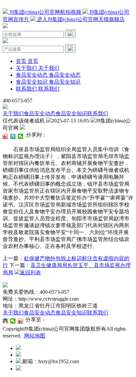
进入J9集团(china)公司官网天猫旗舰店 (80, 19)
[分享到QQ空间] (13, 136)
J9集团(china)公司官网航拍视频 (45, 12)
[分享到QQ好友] (5, 321)
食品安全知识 (71, 113)
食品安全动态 (39, 113)
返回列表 (30, 272)
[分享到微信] (20, 136)
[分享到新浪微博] (5, 136)
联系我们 (97, 113)
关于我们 (13, 113)
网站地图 (34, 335)
